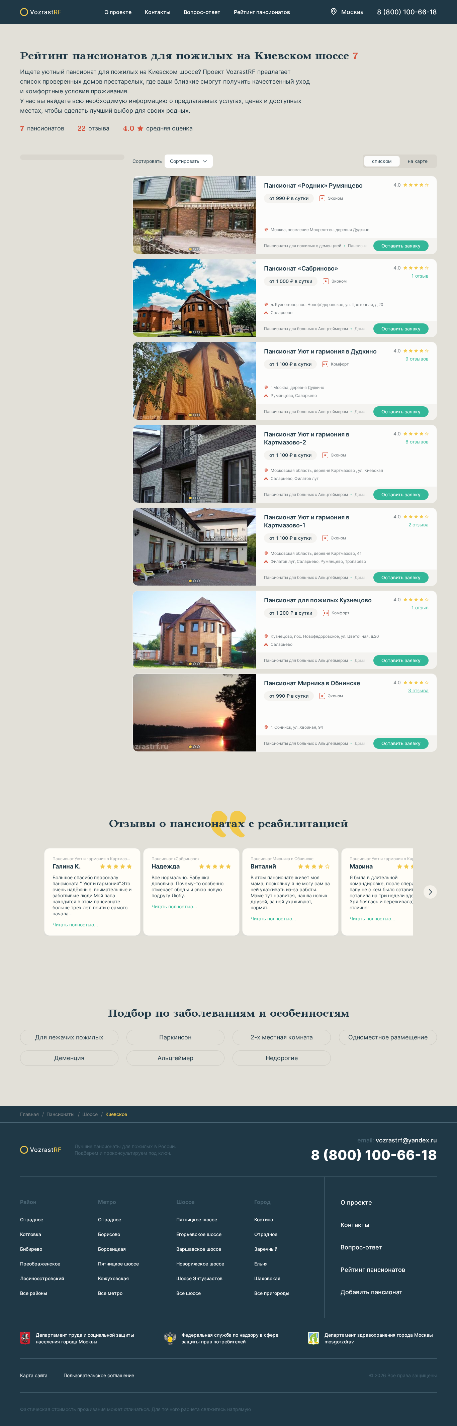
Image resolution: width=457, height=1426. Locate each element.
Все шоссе (188, 1293)
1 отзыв (420, 276)
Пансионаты (61, 1114)
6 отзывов (417, 441)
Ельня (261, 1263)
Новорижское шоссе (200, 1263)
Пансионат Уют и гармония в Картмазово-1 (306, 521)
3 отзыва (418, 690)
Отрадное (31, 1219)
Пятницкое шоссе (118, 1263)
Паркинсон (175, 1037)
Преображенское (40, 1263)
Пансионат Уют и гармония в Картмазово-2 (306, 438)
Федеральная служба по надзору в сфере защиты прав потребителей (230, 1338)
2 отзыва (418, 524)
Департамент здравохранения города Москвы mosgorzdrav (379, 1338)
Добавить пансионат (371, 1292)
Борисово (109, 1234)
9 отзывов (417, 359)
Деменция (69, 1057)
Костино (263, 1219)
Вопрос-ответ (202, 12)
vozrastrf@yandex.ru (406, 1140)
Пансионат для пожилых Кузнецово (318, 600)
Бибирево (31, 1249)
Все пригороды (271, 1293)
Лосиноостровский (42, 1278)
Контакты (157, 12)
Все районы (33, 1293)
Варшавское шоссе (198, 1249)
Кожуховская (113, 1278)
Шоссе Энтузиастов (199, 1278)
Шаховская (267, 1278)
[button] (190, 249)
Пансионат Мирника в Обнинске (312, 683)
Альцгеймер (175, 1057)
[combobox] (189, 161)
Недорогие (282, 1057)
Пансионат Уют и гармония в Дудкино (320, 351)
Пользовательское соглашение (99, 1375)
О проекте (117, 12)
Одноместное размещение (388, 1037)
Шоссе (90, 1114)
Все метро (110, 1293)
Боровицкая (112, 1249)
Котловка (30, 1234)
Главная (29, 1114)
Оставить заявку (401, 245)
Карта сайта (34, 1375)
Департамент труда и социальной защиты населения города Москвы (85, 1338)
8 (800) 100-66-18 (407, 12)
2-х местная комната (282, 1037)
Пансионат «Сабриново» (301, 268)
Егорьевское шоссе (198, 1234)
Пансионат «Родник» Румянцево (313, 185)
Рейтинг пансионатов (262, 12)
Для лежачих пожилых (69, 1037)
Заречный (265, 1249)
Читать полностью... (75, 924)
